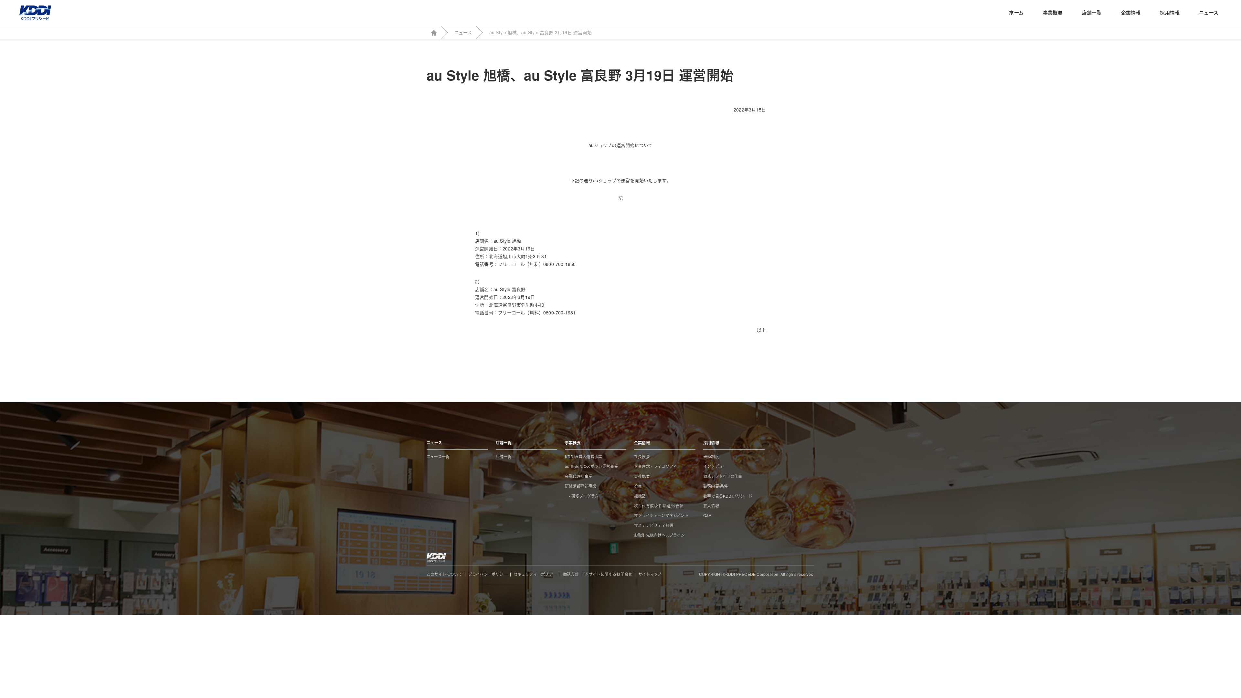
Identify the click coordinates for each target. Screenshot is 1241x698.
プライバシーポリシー (487, 574)
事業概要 (1053, 12)
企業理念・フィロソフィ (655, 466)
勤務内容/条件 (715, 486)
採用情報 (1170, 12)
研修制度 (711, 456)
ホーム (1016, 12)
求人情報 (711, 505)
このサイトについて (444, 574)
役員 (638, 486)
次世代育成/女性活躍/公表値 (659, 505)
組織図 (640, 496)
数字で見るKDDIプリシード (727, 496)
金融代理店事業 (578, 476)
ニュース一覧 (438, 456)
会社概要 (642, 476)
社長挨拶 (642, 456)
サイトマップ (649, 574)
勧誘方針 (571, 574)
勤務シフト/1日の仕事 (722, 476)
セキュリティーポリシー (535, 574)
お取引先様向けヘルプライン (659, 535)
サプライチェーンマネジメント (661, 515)
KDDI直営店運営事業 (583, 456)
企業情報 (1131, 12)
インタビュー (715, 466)
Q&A (707, 515)
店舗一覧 (1092, 12)
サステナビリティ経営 (654, 525)
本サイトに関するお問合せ (608, 574)
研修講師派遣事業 (581, 486)
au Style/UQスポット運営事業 (591, 466)
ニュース (1208, 12)
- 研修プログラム (582, 496)
